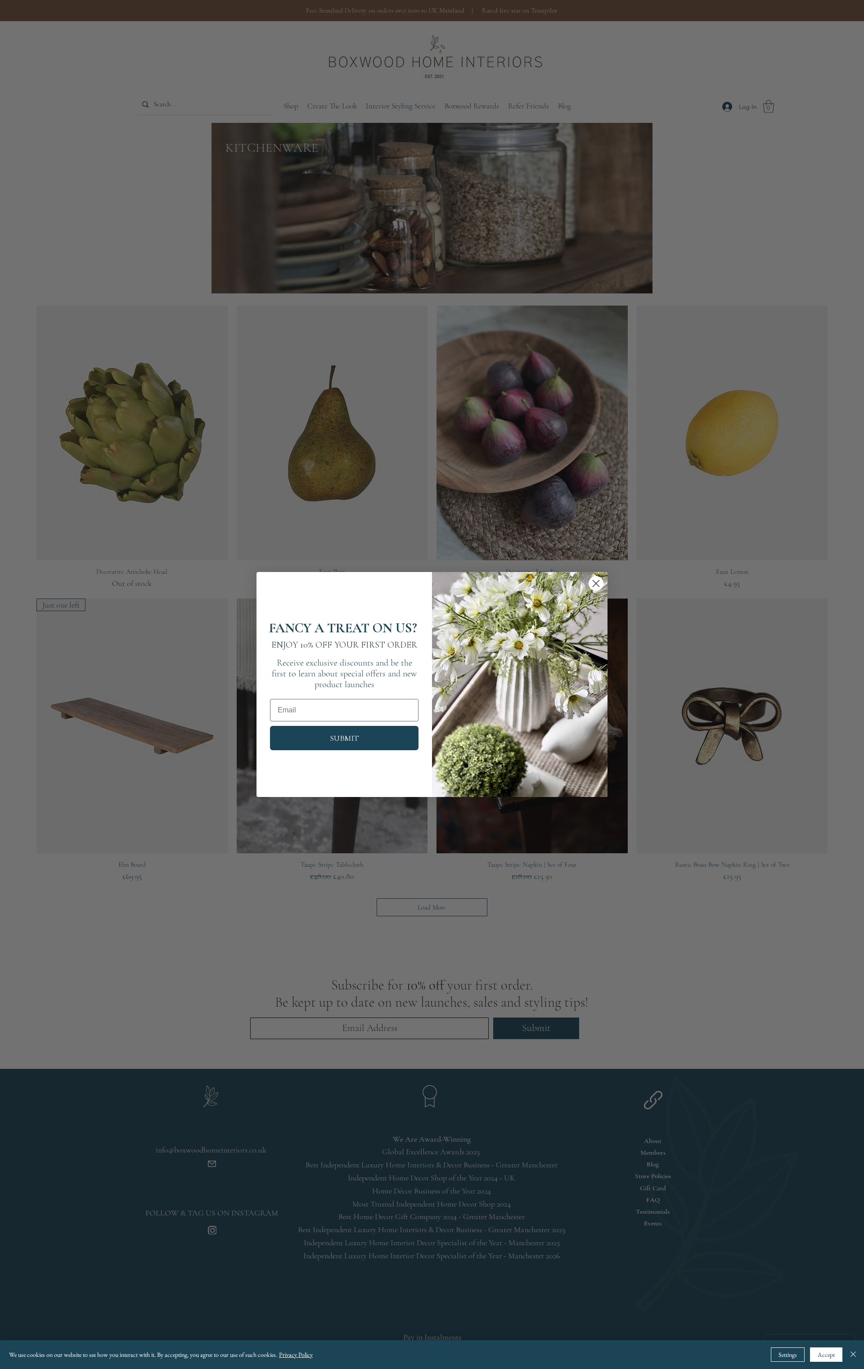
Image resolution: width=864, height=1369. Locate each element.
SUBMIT (344, 738)
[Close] (853, 1354)
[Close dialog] (596, 583)
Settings (787, 1355)
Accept (826, 1355)
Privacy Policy (296, 1355)
